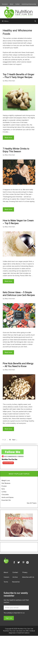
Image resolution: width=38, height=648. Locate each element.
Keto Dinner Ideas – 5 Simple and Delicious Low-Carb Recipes (19, 294)
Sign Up (9, 618)
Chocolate (5, 494)
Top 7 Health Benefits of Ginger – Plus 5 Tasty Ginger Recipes (18, 76)
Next (14, 440)
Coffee (4, 492)
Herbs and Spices (7, 497)
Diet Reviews (5, 483)
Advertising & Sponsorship (29, 4)
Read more (8, 137)
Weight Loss (5, 480)
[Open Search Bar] (35, 21)
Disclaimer (5, 4)
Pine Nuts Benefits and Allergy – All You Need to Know (18, 365)
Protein (4, 486)
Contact (17, 4)
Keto (3, 489)
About (11, 4)
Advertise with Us (28, 577)
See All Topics (32, 503)
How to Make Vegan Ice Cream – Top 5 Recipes (18, 222)
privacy (9, 613)
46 (10, 440)
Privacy (24, 572)
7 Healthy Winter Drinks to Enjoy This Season (16, 150)
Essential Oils (6, 500)
